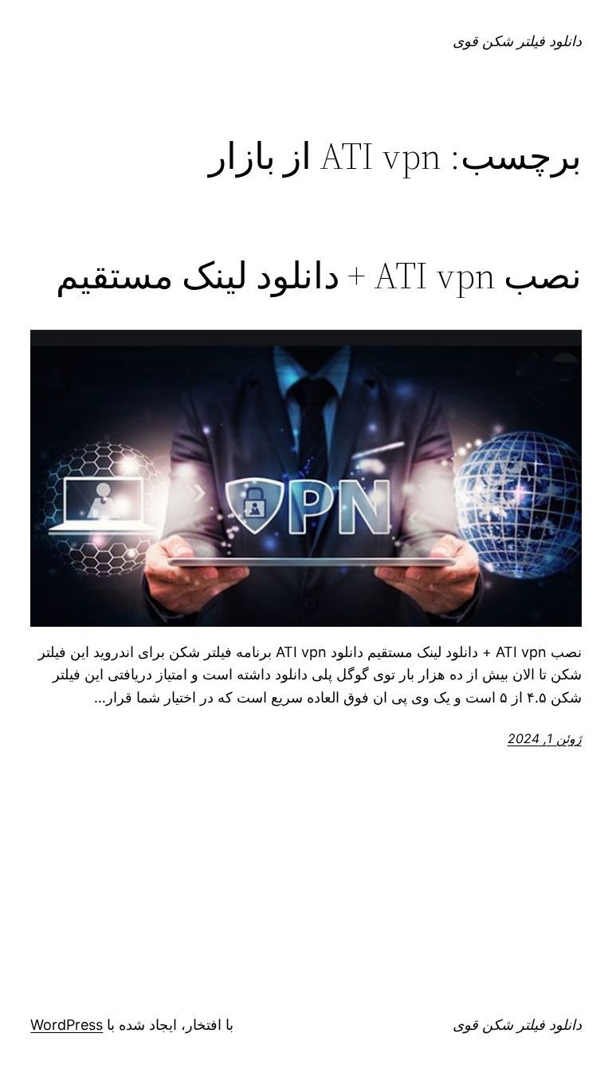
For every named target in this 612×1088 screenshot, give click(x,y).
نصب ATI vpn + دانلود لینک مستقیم (319, 275)
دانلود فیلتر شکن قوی (517, 41)
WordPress (66, 1024)
